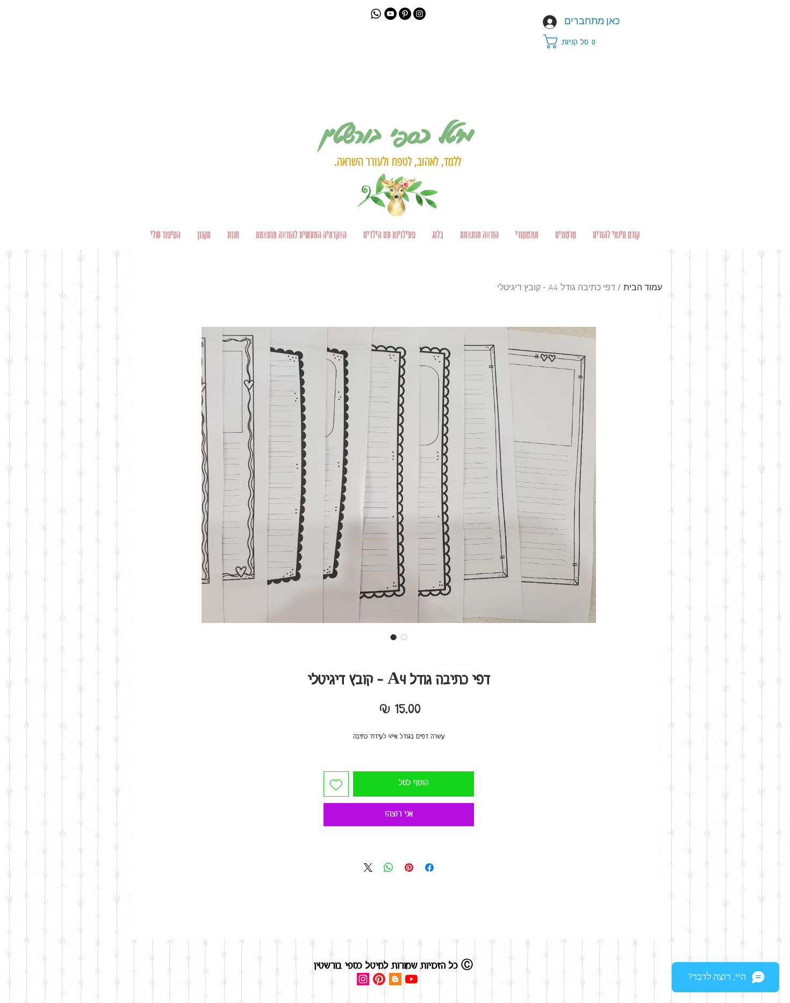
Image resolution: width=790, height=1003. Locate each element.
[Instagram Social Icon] (363, 979)
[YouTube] (390, 14)
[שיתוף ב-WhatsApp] (388, 867)
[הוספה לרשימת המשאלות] (336, 784)
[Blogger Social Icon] (395, 979)
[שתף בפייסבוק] (429, 867)
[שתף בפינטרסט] (409, 867)
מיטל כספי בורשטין (397, 133)
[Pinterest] (405, 14)
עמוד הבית (642, 288)
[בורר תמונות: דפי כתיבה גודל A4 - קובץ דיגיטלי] (393, 637)
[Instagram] (419, 14)
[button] (575, 41)
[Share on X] (368, 867)
